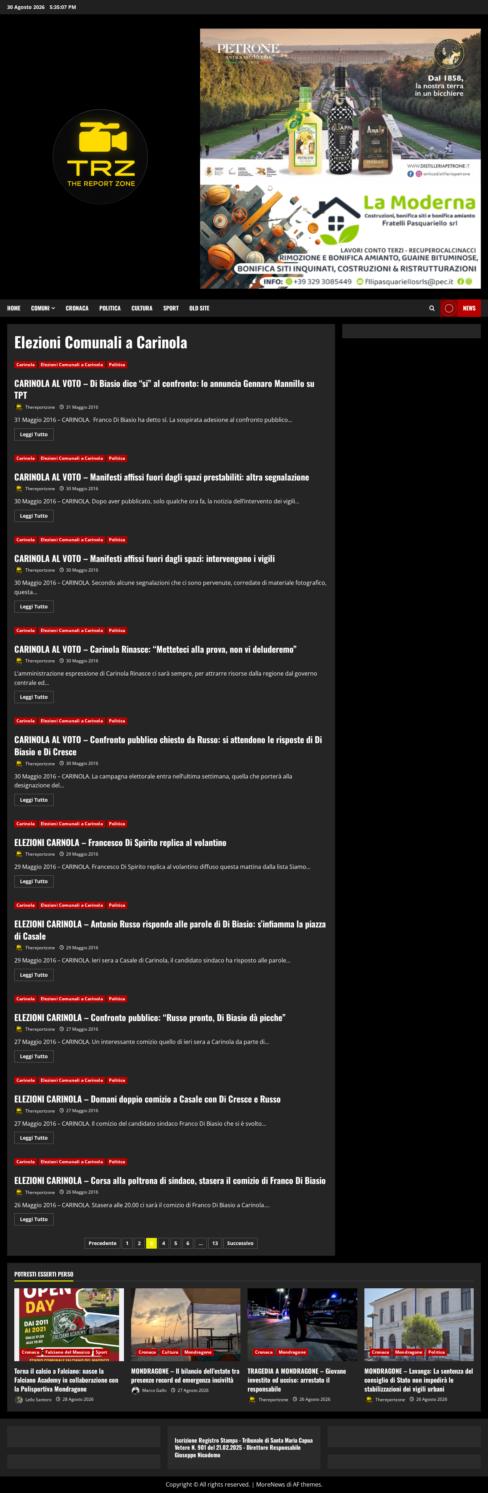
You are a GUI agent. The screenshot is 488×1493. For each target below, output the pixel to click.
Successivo (240, 1243)
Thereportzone (39, 407)
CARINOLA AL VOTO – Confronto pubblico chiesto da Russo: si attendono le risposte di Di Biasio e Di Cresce (168, 745)
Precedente (102, 1243)
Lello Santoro (37, 1399)
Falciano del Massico (67, 1352)
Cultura (142, 308)
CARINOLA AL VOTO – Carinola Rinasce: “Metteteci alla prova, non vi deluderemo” (155, 648)
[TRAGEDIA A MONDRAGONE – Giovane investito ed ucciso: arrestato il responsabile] (302, 1324)
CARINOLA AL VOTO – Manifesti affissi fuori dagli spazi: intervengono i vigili (144, 558)
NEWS (469, 308)
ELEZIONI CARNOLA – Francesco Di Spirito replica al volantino (120, 842)
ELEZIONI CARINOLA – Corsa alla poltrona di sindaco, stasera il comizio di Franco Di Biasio (170, 1180)
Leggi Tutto (37, 436)
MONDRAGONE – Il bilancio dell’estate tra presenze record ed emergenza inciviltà (185, 1375)
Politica (110, 308)
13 (215, 1243)
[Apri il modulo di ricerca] (432, 308)
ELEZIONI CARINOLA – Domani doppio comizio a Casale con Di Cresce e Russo (147, 1098)
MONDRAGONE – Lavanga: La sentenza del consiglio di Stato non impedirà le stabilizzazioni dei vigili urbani (418, 1379)
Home (13, 308)
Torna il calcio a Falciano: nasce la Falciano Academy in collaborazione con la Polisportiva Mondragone (66, 1379)
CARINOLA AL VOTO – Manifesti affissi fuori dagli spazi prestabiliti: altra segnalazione (161, 476)
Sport (171, 308)
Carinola (25, 365)
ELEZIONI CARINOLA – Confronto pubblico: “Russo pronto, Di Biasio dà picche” (150, 1017)
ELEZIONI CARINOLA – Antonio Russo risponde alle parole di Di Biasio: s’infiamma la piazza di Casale (170, 929)
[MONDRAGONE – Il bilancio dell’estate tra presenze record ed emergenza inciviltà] (186, 1324)
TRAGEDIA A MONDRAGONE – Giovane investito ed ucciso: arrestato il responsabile (297, 1379)
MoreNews (270, 1484)
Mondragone (197, 1352)
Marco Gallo (153, 1390)
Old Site (199, 308)
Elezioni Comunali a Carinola (72, 365)
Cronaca (77, 308)
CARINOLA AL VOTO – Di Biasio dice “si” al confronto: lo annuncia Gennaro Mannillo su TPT (164, 389)
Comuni (40, 308)
